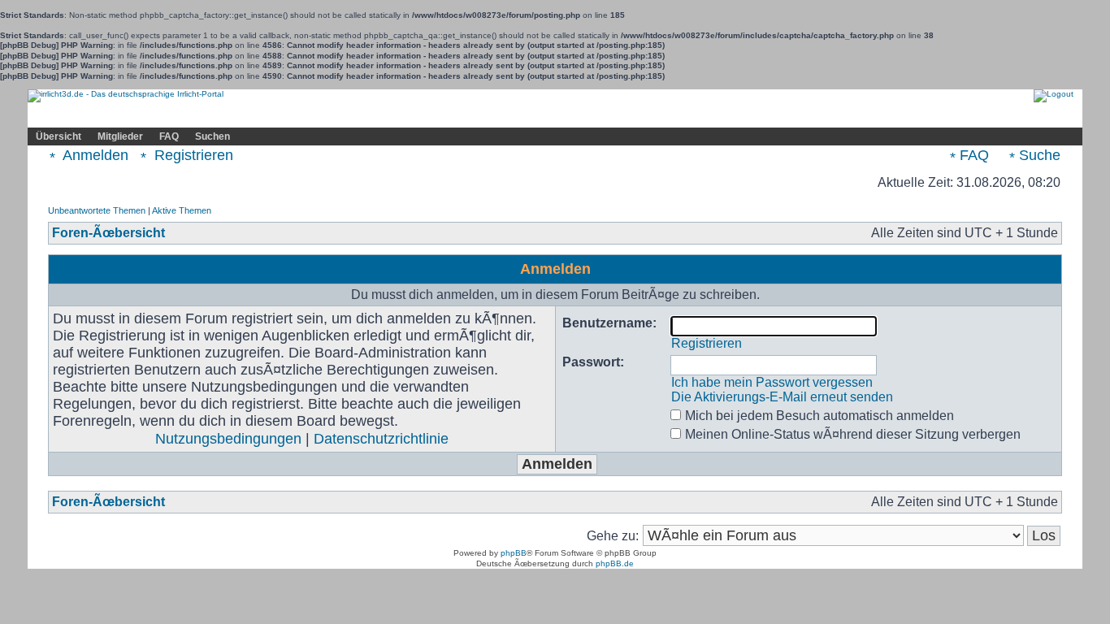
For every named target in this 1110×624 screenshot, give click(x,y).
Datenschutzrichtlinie (381, 439)
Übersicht (58, 136)
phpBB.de (615, 563)
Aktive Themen (181, 210)
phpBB (514, 552)
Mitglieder (120, 136)
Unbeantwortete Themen (96, 210)
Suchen (212, 136)
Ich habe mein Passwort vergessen (772, 382)
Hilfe (148, 116)
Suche (1037, 155)
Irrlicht (102, 116)
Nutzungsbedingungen (228, 439)
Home (52, 116)
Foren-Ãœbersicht (108, 233)
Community (274, 115)
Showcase (204, 116)
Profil (331, 116)
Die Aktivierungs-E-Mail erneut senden (782, 397)
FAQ (169, 136)
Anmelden (93, 155)
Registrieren (191, 155)
